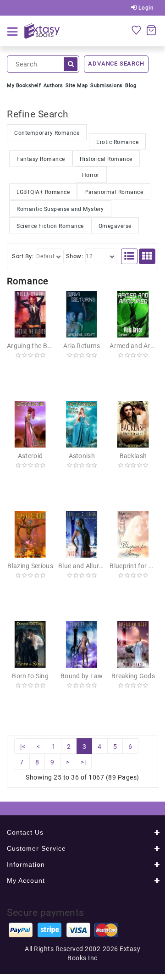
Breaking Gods (133, 676)
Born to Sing (30, 676)
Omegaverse (115, 226)
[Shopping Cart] (151, 29)
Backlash (133, 455)
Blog (130, 86)
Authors (53, 86)
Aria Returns (81, 345)
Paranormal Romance (113, 192)
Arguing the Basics (34, 345)
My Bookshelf (24, 86)
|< (22, 746)
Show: (74, 256)
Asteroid (30, 455)
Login (145, 8)
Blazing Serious (30, 566)
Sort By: (22, 256)
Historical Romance (106, 159)
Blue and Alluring (83, 566)
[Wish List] (136, 29)
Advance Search (116, 63)
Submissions (106, 86)
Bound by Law (81, 676)
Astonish (82, 455)
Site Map (77, 86)
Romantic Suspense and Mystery (60, 209)
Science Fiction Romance (50, 226)
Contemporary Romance (46, 133)
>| (83, 762)
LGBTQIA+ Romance (43, 192)
